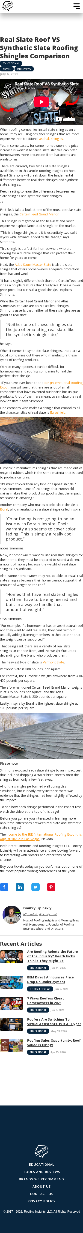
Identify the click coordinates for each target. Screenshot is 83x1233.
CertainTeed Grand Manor (39, 214)
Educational (11, 63)
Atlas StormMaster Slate (33, 264)
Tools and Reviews (41, 1172)
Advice (7, 69)
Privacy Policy (42, 1201)
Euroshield (57, 412)
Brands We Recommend (41, 1179)
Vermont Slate (53, 662)
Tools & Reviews (40, 989)
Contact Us (41, 1194)
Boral (4, 509)
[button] (76, 6)
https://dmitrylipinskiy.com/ (40, 914)
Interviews (24, 69)
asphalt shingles (51, 138)
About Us (42, 1186)
